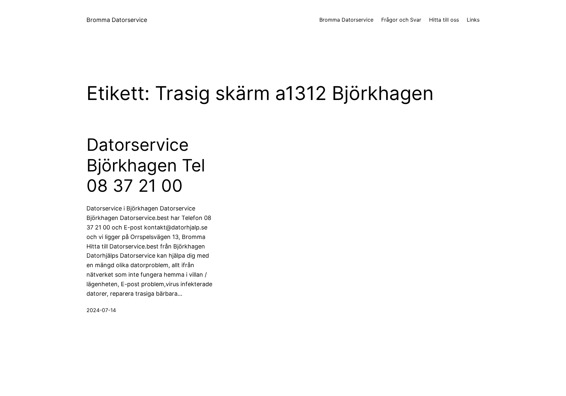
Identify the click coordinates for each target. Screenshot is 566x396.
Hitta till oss (444, 19)
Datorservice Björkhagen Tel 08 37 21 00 (145, 165)
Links (473, 19)
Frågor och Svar (401, 19)
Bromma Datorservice (116, 19)
